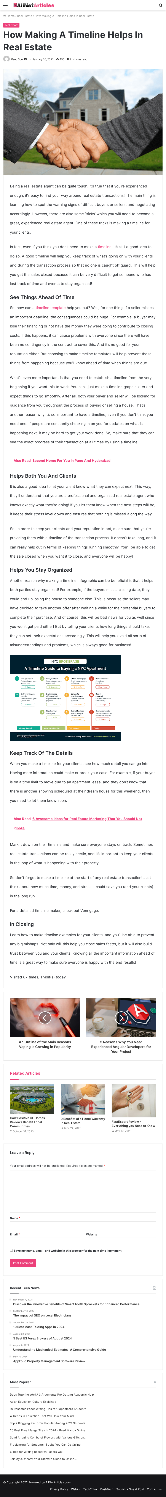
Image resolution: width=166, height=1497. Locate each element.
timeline (105, 247)
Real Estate (24, 16)
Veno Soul (17, 59)
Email (15, 1234)
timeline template (51, 308)
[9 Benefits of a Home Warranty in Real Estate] (83, 1099)
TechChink (90, 1489)
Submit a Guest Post (130, 1489)
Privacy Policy (59, 1489)
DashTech (106, 1489)
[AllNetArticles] (33, 5)
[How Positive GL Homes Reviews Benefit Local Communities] (32, 1099)
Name (15, 1218)
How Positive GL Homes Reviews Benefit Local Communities (27, 1122)
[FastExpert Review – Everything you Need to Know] (134, 1100)
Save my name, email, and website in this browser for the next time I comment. (68, 1250)
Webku (75, 1489)
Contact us (154, 1489)
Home (10, 16)
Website (91, 1234)
